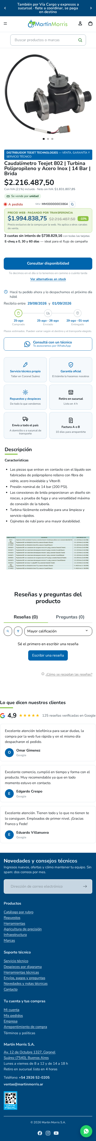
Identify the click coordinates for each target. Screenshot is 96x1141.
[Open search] (8, 631)
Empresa (10, 1021)
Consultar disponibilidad (48, 263)
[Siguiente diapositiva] (91, 8)
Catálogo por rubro (18, 912)
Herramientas (14, 923)
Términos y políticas (19, 1033)
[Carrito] (90, 23)
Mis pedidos (13, 1015)
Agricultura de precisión (23, 929)
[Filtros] (18, 631)
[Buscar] (80, 40)
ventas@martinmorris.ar (23, 1084)
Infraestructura (15, 934)
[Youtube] (56, 1133)
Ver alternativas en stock (48, 279)
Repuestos (12, 917)
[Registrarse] (85, 886)
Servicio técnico (16, 961)
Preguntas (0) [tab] (70, 617)
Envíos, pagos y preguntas (24, 978)
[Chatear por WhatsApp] (86, 1131)
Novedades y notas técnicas (26, 983)
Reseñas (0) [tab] (26, 617)
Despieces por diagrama (23, 966)
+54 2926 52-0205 (34, 1077)
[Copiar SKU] (72, 204)
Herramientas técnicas (21, 972)
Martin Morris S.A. (54, 1122)
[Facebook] (40, 1133)
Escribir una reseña (48, 655)
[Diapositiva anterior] (5, 8)
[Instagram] (48, 1133)
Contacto (10, 989)
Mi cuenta (11, 1009)
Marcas (9, 940)
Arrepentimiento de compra (25, 1026)
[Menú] (5, 23)
